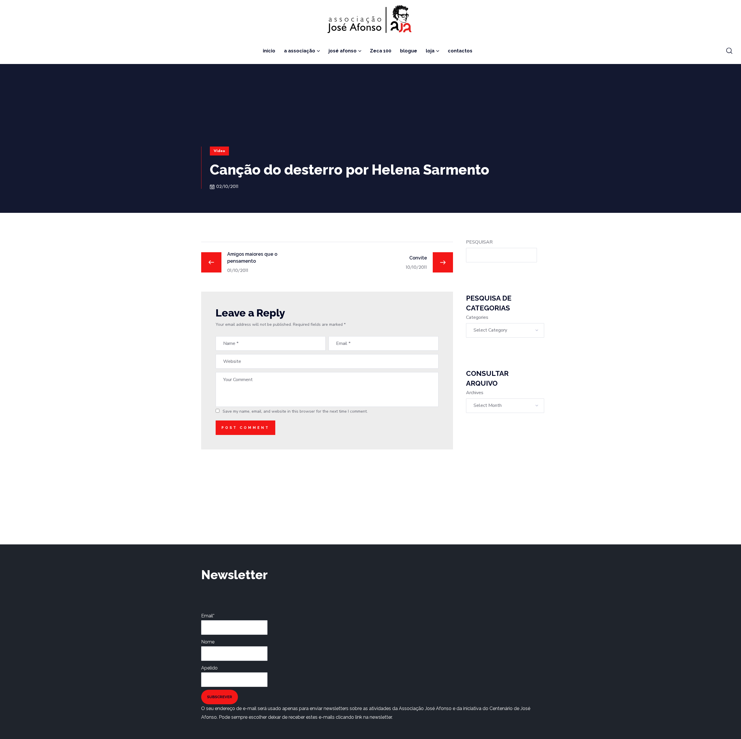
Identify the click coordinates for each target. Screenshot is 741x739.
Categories (477, 317)
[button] (729, 51)
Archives (474, 392)
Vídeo (219, 151)
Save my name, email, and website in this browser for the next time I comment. (295, 411)
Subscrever (219, 697)
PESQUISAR (479, 242)
